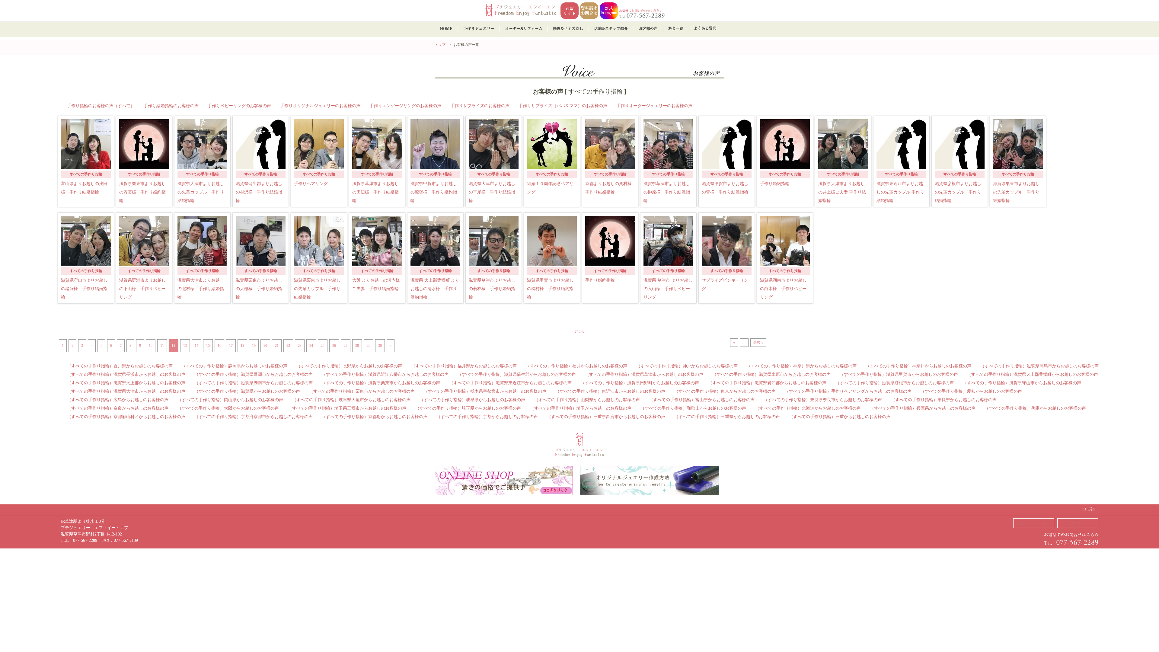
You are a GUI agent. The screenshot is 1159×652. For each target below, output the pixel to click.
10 (150, 346)
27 (345, 346)
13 (185, 346)
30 (380, 346)
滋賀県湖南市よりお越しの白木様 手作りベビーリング (783, 288)
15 (208, 346)
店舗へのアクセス (1034, 523)
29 (368, 346)
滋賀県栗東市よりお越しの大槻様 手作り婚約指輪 (259, 288)
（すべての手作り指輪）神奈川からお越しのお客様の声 (918, 366)
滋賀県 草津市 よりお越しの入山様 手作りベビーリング (667, 288)
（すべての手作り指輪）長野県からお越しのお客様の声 (349, 366)
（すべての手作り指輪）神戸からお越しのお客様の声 (687, 366)
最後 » (758, 342)
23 (300, 346)
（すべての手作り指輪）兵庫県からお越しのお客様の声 (922, 408)
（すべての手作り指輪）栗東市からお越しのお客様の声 (362, 391)
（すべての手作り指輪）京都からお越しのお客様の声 (487, 416)
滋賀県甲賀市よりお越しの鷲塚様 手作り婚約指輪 (433, 192)
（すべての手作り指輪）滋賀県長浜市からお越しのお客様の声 (126, 374)
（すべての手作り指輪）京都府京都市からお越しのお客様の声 (253, 416)
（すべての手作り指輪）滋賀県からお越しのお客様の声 (247, 391)
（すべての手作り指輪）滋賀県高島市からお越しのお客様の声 (1039, 366)
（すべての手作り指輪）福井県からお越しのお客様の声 (464, 366)
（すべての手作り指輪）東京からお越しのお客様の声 (725, 391)
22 (288, 346)
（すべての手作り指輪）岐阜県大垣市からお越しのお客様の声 (351, 400)
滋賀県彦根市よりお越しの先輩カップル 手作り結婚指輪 (958, 192)
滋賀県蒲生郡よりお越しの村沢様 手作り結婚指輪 (259, 192)
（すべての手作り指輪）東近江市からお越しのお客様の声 (610, 391)
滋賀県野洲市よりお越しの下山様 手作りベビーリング (142, 288)
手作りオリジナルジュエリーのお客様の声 (320, 106)
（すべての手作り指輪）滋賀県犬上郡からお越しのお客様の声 (126, 383)
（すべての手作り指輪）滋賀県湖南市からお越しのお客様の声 (253, 383)
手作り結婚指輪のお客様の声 (171, 106)
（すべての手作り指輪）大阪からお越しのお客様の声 (228, 408)
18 (242, 346)
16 (219, 346)
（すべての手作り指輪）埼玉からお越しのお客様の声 (580, 408)
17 (231, 346)
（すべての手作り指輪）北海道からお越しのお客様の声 (808, 408)
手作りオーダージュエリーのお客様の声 (654, 106)
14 (196, 346)
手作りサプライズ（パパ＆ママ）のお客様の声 (563, 106)
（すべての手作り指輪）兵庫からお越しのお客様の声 (1035, 408)
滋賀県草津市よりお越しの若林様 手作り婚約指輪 (492, 288)
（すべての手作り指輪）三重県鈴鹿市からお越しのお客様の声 (606, 416)
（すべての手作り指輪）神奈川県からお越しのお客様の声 (802, 366)
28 (357, 346)
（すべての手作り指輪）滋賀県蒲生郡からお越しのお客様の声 (517, 374)
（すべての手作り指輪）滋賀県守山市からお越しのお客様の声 (1022, 383)
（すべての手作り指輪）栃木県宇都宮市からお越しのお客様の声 (485, 391)
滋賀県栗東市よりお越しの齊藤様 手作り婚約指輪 (142, 192)
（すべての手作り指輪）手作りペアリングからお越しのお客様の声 (848, 391)
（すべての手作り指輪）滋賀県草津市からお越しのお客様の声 (644, 374)
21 (277, 346)
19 (254, 346)
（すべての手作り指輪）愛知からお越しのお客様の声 (971, 391)
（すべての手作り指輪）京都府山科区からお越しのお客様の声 (126, 416)
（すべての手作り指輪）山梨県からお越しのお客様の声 (587, 400)
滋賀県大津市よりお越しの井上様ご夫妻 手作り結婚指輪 (842, 192)
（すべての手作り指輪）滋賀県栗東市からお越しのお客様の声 (381, 383)
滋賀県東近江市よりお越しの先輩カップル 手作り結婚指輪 (900, 192)
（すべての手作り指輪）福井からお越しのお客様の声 (576, 366)
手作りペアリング (311, 183)
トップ (440, 45)
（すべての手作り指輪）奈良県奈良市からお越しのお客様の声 (823, 400)
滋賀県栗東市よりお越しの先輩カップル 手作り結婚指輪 (1016, 192)
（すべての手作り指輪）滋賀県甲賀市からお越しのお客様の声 (899, 374)
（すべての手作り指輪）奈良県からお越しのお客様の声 (944, 400)
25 (322, 346)
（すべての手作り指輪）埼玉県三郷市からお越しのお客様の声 (347, 408)
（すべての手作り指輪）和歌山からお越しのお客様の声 (693, 408)
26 (334, 346)
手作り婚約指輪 (775, 183)
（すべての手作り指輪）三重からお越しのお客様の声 (839, 416)
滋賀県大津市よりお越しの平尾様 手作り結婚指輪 (492, 192)
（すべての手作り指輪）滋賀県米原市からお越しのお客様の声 (771, 374)
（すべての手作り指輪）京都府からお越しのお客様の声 (374, 416)
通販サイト (1077, 523)
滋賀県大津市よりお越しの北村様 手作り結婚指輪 (200, 288)
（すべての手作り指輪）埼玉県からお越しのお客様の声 (468, 408)
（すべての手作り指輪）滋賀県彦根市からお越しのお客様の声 (894, 383)
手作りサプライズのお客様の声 (479, 106)
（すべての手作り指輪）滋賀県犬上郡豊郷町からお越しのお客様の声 (1032, 374)
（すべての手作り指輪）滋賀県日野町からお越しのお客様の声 (640, 383)
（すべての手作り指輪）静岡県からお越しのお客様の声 (234, 366)
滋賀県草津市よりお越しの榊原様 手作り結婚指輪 (666, 192)
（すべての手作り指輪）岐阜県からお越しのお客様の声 (472, 400)
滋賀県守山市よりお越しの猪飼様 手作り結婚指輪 (84, 288)
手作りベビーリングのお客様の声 (239, 106)
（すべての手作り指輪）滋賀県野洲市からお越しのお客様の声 (253, 374)
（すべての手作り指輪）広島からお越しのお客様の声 (117, 400)
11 (162, 346)
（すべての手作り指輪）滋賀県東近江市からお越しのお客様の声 (510, 383)
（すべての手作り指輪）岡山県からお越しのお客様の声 (230, 400)
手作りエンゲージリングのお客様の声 (405, 106)
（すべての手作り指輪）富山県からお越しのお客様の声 (702, 400)
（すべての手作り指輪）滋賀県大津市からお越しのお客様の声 (126, 391)
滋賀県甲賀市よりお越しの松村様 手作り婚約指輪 (550, 288)
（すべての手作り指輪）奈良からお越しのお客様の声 (117, 408)
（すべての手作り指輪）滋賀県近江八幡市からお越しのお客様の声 (385, 374)
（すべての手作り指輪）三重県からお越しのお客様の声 (727, 416)
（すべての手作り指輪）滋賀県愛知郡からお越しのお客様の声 (767, 383)
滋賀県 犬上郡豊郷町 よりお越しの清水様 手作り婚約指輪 (434, 288)
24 (311, 346)
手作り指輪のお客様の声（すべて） (101, 106)
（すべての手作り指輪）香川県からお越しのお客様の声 (120, 366)
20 (265, 346)
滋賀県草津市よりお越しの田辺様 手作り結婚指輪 (375, 192)
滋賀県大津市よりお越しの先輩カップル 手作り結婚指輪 (200, 192)
